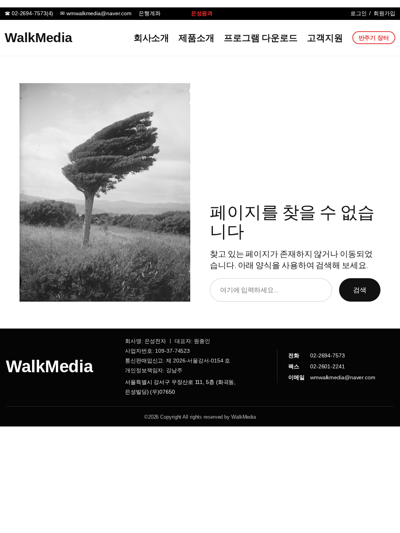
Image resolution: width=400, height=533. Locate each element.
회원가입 (384, 13)
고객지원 (325, 38)
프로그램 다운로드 (261, 38)
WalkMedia (38, 37)
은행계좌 (150, 13)
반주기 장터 (374, 37)
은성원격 (202, 13)
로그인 (358, 13)
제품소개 (196, 38)
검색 (359, 289)
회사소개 (152, 38)
